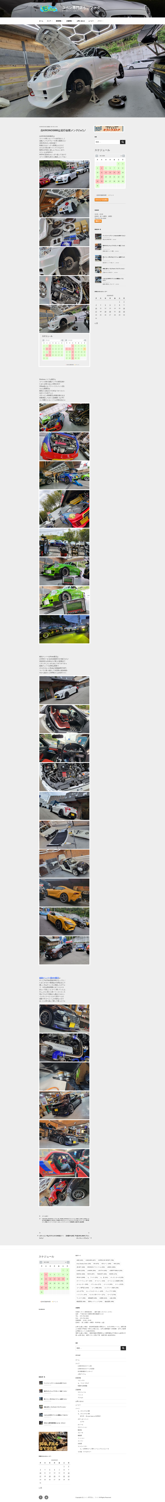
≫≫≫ (114, 239)
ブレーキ (80, 1432)
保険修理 (72, 1222)
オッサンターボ (116, 1277)
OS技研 (58, 1220)
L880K (77, 1218)
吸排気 (80, 1430)
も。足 (104, 1277)
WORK (113, 1274)
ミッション (81, 1438)
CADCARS (44, 1218)
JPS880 (61, 1218)
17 (96, 311)
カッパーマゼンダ (68, 1220)
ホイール (80, 1424)
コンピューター (82, 1446)
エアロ (82, 1421)
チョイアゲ (111, 1291)
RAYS (91, 1274)
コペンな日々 (45, 1216)
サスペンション (82, 1427)
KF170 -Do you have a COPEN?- (90, 1416)
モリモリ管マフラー (97, 1294)
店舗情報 (69, 21)
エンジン (80, 1441)
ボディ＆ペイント (83, 1419)
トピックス (81, 1380)
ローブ (68, 1222)
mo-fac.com (54, 126)
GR (58, 1218)
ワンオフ (81, 1298)
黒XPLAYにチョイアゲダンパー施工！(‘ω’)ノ (55, 1391)
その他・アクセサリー (84, 1451)
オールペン (100, 1281)
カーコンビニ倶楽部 (115, 1281)
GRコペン (106, 1263)
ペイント (80, 1395)
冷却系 (80, 1443)
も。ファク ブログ (83, 1383)
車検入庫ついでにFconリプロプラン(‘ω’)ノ (114, 268)
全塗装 (103, 1298)
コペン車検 (44, 1222)
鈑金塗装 (82, 1222)
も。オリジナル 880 (84, 1411)
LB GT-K (102, 1270)
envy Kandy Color (84, 1263)
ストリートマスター (52, 1222)
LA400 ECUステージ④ (85, 1366)
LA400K (91, 1270)
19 (105, 311)
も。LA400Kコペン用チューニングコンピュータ (94, 1449)
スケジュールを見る (101, 200)
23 (124, 311)
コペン (80, 1220)
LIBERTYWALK (116, 1270)
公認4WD (77, 1222)
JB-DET (81, 1267)
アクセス (80, 1397)
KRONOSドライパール (69, 1218)
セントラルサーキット (94, 1291)
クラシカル (96, 1284)
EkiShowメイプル (52, 1218)
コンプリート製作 (111, 1287)
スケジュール (82, 1392)
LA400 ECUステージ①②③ (86, 1368)
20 (110, 311)
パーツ (100, 21)
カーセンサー (82, 1284)
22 (119, 311)
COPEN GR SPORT (106, 1260)
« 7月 (96, 323)
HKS (117, 1263)
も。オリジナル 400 (84, 1413)
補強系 (80, 1435)
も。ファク (93, 1277)
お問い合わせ (81, 21)
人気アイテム (82, 1374)
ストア (49, 21)
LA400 (80, 1218)
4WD (80, 1260)
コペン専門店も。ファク (81, 8)
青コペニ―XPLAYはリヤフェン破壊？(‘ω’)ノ (55, 1399)
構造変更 (81, 1301)
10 (96, 308)
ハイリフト (63, 1222)
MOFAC (54, 1220)
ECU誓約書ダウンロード (85, 1371)
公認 (113, 1298)
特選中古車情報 (82, 1386)
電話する (98, 221)
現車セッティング (95, 1301)
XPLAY (62, 1220)
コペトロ (108, 1284)
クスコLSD (75, 1220)
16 (124, 308)
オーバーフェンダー (84, 1281)
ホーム (41, 21)
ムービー (91, 21)
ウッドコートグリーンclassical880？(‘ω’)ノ (114, 235)
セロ (59, 1222)
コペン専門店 (86, 1220)
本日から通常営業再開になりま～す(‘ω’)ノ (55, 1423)
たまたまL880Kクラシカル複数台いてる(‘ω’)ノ (56, 1415)
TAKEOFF (102, 1274)
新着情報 (58, 21)
